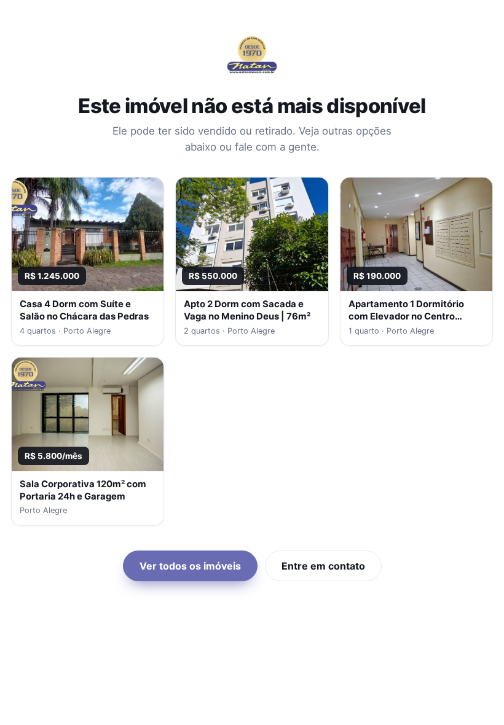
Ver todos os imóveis (190, 566)
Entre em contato (323, 566)
